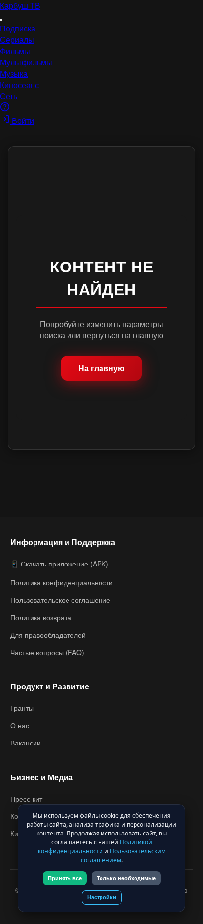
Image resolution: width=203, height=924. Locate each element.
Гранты (22, 708)
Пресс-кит (26, 799)
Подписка (17, 28)
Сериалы (17, 39)
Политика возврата (40, 617)
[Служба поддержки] (5, 108)
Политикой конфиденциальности (95, 846)
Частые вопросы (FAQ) (47, 652)
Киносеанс (19, 84)
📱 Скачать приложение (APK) (59, 563)
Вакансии (25, 742)
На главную (101, 368)
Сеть (8, 96)
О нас (19, 725)
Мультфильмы (26, 62)
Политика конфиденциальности (61, 582)
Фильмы (15, 51)
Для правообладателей (48, 635)
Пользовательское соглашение (60, 600)
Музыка (14, 73)
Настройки (101, 897)
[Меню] (1, 20)
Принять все (65, 878)
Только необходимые (126, 878)
